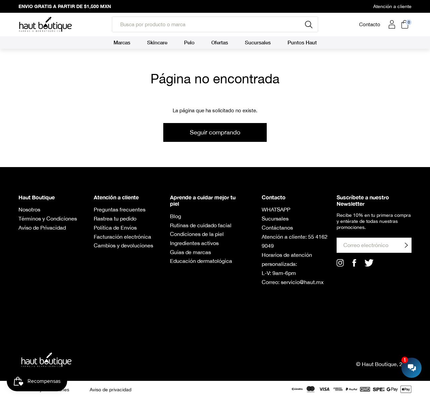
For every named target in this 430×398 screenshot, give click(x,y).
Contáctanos (277, 228)
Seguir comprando (215, 132)
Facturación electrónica (122, 237)
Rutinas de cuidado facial (200, 225)
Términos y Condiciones (47, 218)
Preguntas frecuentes (119, 209)
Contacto (369, 24)
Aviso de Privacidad (42, 228)
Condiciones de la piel (197, 234)
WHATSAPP (276, 209)
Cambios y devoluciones (123, 245)
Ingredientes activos (194, 243)
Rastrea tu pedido (115, 218)
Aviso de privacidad (110, 389)
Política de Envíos (115, 228)
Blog (175, 216)
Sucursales (275, 218)
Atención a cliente (392, 6)
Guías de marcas (190, 252)
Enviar (406, 244)
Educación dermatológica (201, 261)
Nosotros (29, 209)
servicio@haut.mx (302, 282)
